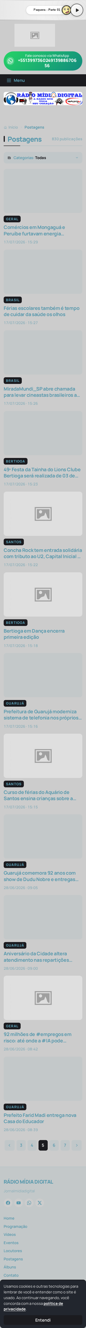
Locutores (13, 1250)
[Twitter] (39, 1203)
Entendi (42, 1320)
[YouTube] (18, 1203)
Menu (19, 80)
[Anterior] (10, 1145)
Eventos (11, 1242)
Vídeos (10, 1234)
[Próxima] (77, 1145)
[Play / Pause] (76, 10)
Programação (15, 1226)
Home (9, 1218)
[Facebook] (8, 1203)
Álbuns (10, 1267)
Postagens (13, 1259)
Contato (11, 1275)
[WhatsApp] (29, 1203)
